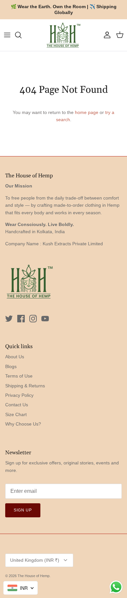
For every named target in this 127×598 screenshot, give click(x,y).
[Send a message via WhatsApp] (116, 587)
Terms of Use (19, 376)
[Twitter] (9, 318)
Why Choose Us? (23, 424)
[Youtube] (45, 318)
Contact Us (16, 404)
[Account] (105, 35)
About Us (14, 356)
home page (86, 112)
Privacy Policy (19, 395)
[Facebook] (21, 318)
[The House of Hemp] (63, 35)
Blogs (11, 366)
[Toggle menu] (7, 35)
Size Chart (16, 414)
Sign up (23, 510)
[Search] (21, 35)
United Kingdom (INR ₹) (34, 560)
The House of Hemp (33, 576)
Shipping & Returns (25, 385)
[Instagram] (33, 318)
